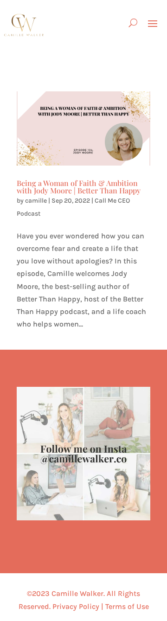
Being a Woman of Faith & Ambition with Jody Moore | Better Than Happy (79, 186)
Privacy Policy (75, 606)
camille (36, 201)
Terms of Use (127, 606)
